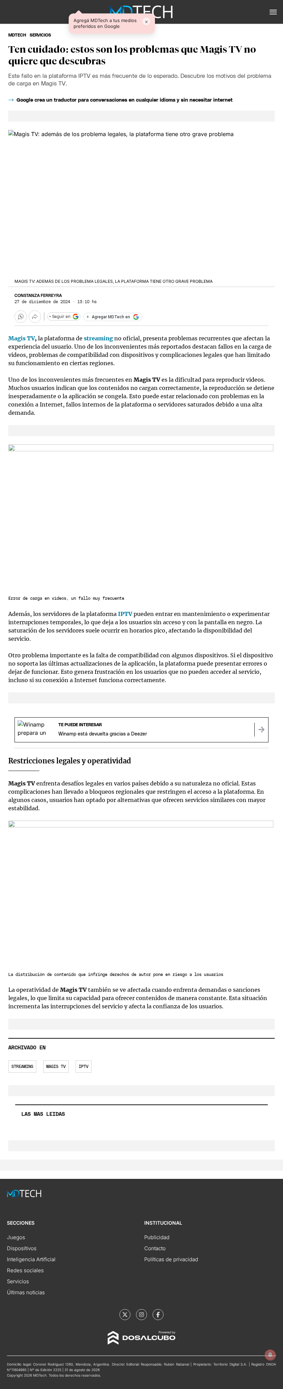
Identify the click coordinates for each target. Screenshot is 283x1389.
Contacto (155, 1248)
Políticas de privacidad (171, 1259)
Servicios (18, 1281)
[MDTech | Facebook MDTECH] (158, 1314)
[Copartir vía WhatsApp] (20, 316)
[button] (273, 12)
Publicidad (156, 1237)
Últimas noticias (26, 1292)
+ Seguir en (59, 317)
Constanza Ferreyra (38, 296)
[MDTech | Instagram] (141, 1314)
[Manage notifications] (270, 1354)
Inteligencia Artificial (31, 1259)
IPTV (83, 1066)
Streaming (22, 1066)
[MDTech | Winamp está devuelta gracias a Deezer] (261, 730)
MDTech (17, 35)
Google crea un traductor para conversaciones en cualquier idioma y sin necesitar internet (125, 100)
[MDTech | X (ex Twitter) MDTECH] (125, 1314)
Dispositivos (22, 1248)
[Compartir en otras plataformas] (35, 316)
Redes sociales (25, 1270)
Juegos (16, 1237)
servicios (40, 35)
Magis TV (21, 338)
